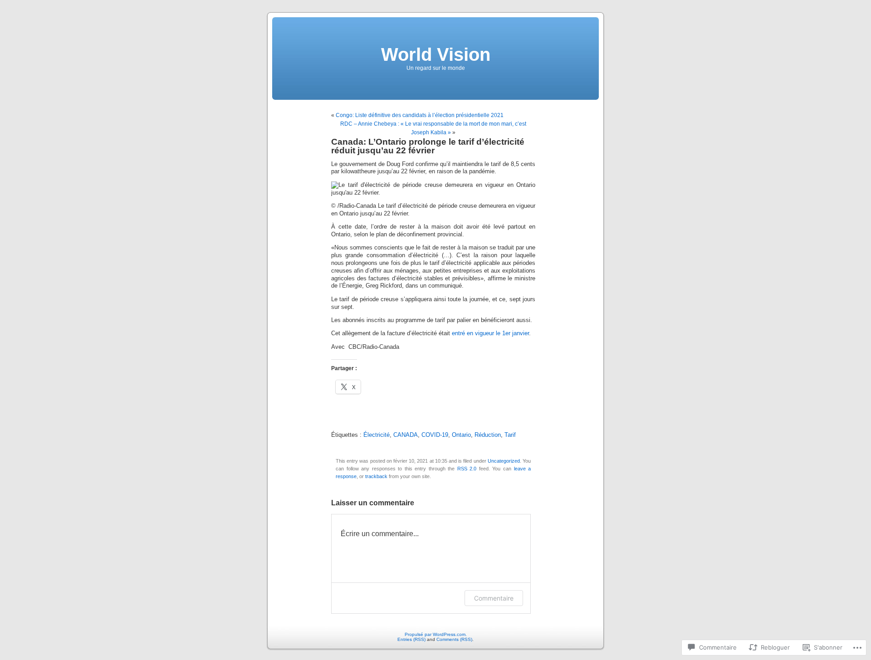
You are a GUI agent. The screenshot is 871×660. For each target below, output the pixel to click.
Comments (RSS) (454, 639)
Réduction (488, 435)
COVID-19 (434, 435)
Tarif (510, 435)
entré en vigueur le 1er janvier (490, 333)
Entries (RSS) (411, 639)
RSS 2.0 (467, 468)
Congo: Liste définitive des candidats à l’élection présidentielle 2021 (420, 115)
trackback (376, 476)
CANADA (405, 435)
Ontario (461, 435)
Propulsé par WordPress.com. (436, 634)
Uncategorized (504, 461)
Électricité (376, 435)
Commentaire (494, 598)
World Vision (435, 54)
